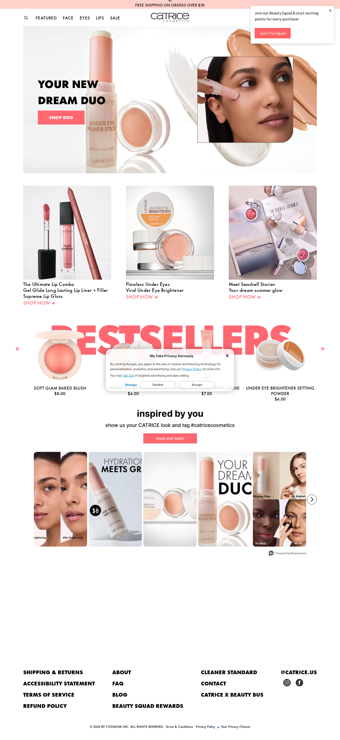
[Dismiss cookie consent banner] (227, 356)
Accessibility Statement (59, 683)
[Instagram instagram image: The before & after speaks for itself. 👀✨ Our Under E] (60, 499)
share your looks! (170, 438)
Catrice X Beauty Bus (232, 694)
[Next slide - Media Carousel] (312, 499)
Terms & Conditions (179, 726)
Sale (115, 17)
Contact (213, 683)
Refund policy (45, 705)
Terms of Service (48, 694)
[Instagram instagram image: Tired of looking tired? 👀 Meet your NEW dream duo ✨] (224, 499)
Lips (100, 17)
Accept (197, 385)
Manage (131, 385)
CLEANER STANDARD (229, 672)
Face (68, 17)
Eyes (85, 17)
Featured (46, 17)
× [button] (330, 10)
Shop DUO (61, 117)
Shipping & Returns (53, 672)
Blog (119, 694)
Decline (158, 385)
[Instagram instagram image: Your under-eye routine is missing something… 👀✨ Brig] (279, 499)
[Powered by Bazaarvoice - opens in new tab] (287, 554)
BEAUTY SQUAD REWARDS (147, 705)
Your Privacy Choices (235, 726)
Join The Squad (272, 33)
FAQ (117, 683)
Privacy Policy (192, 369)
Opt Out (128, 375)
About (121, 672)
